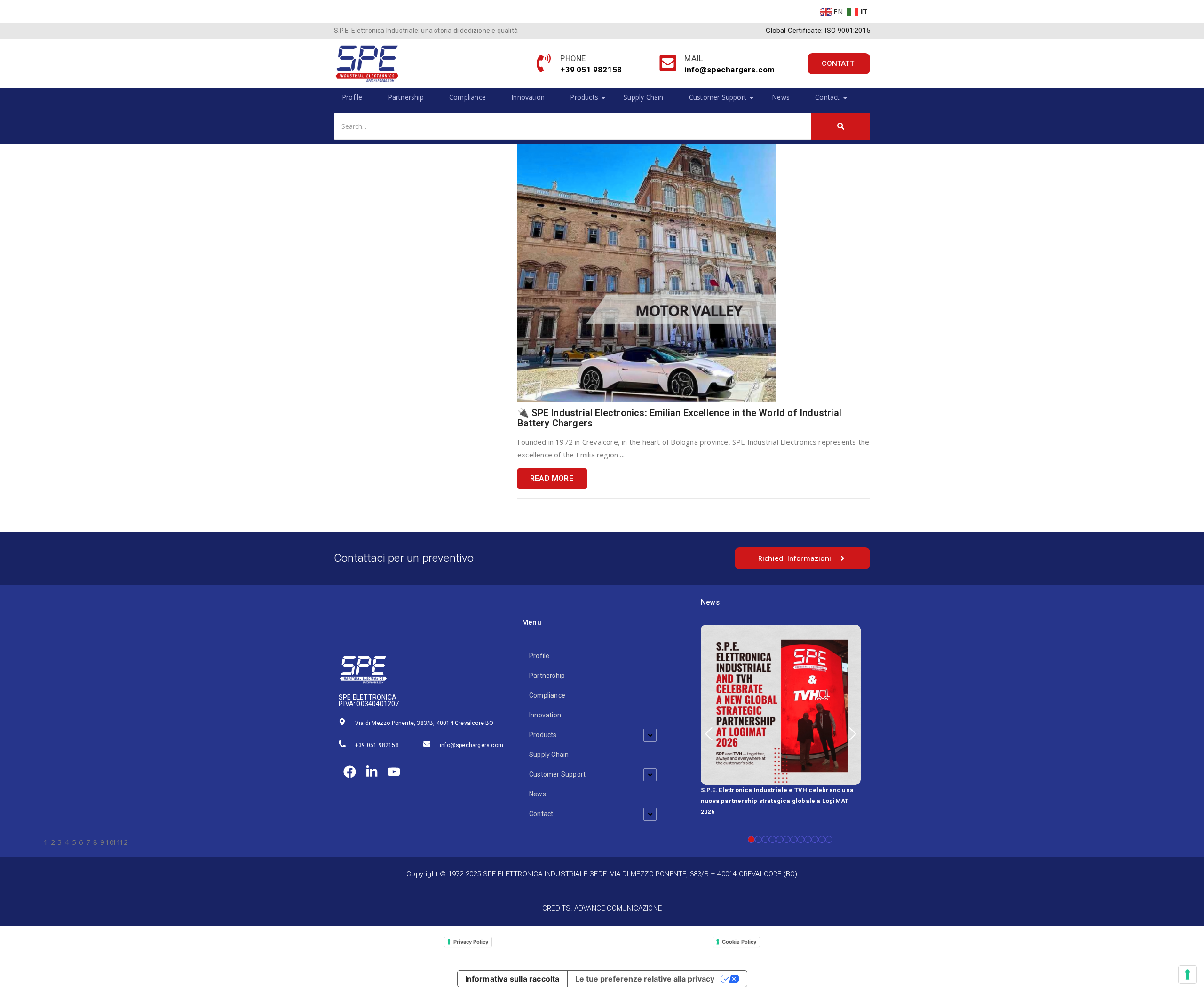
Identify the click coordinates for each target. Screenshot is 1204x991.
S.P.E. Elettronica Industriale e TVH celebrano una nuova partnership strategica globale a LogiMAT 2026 (777, 801)
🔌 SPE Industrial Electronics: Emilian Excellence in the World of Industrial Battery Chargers (679, 418)
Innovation (528, 97)
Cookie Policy (739, 941)
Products (584, 97)
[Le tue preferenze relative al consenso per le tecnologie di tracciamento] (1187, 974)
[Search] (840, 126)
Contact (827, 97)
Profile (352, 97)
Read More (551, 478)
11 (821, 839)
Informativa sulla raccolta (512, 978)
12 (828, 839)
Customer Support (717, 97)
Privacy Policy (470, 941)
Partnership (406, 97)
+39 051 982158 (377, 745)
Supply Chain (643, 97)
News (781, 97)
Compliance (467, 97)
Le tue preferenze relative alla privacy (644, 978)
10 (814, 839)
